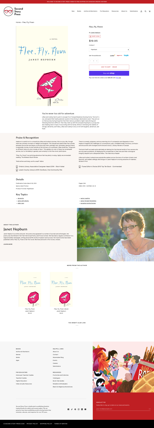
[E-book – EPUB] (61, 289)
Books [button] (18, 349)
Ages (17, 360)
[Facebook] (68, 409)
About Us (56, 351)
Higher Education (21, 381)
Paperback (94, 49)
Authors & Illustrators (22, 351)
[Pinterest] (75, 409)
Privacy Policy (32, 423)
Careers (55, 363)
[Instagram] (78, 409)
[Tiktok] (72, 409)
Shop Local (96, 36)
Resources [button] (57, 372)
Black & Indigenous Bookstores (63, 386)
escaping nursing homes (88, 203)
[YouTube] (85, 409)
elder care (21, 203)
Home (18, 22)
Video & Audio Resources (24, 384)
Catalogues (56, 378)
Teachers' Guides (21, 378)
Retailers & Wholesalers (60, 384)
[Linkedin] (82, 409)
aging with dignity (23, 201)
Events (55, 360)
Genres (18, 354)
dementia (21, 198)
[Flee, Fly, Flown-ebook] (61, 289)
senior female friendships (88, 201)
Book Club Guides (58, 381)
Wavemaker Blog (58, 357)
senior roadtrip (85, 198)
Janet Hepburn (95, 32)
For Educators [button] (21, 372)
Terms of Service (60, 423)
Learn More (8, 244)
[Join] (148, 409)
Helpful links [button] (58, 349)
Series (18, 357)
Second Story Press (13, 423)
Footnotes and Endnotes (61, 375)
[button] (79, 11)
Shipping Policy (46, 423)
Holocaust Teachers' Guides (25, 375)
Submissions (57, 366)
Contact (55, 354)
